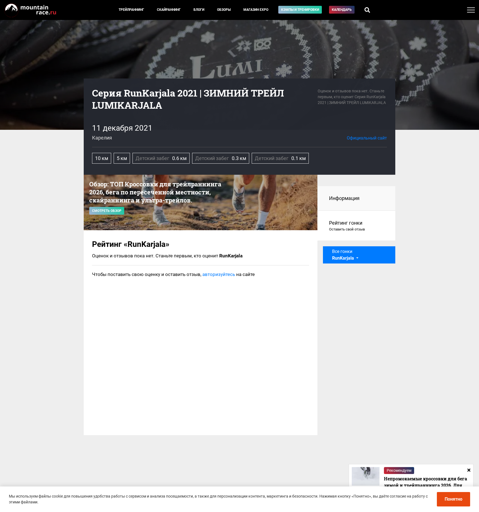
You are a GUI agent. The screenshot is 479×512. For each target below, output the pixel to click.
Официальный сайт (367, 138)
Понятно (453, 499)
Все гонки (343, 255)
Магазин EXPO (255, 10)
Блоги (198, 10)
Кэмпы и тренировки (300, 10)
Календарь (342, 10)
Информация (344, 198)
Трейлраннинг (131, 10)
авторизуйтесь (218, 274)
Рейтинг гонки (347, 225)
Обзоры (224, 10)
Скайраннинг (169, 10)
